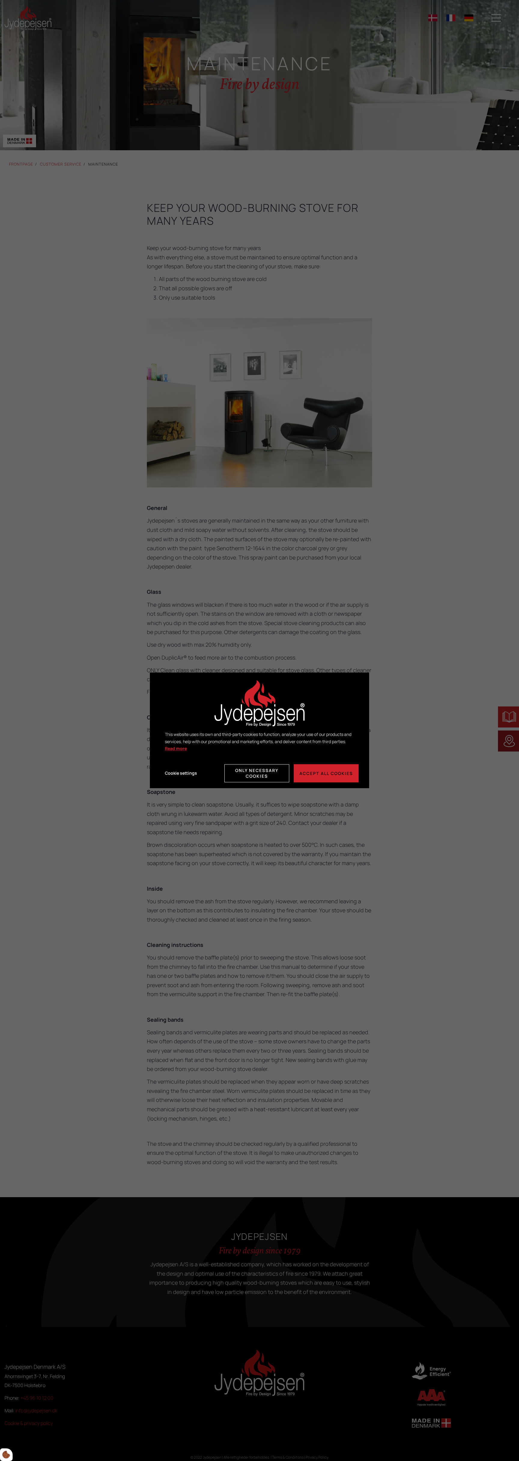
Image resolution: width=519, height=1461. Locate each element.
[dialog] (259, 730)
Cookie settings (181, 773)
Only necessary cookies (256, 773)
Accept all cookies (326, 773)
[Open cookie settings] (6, 1454)
